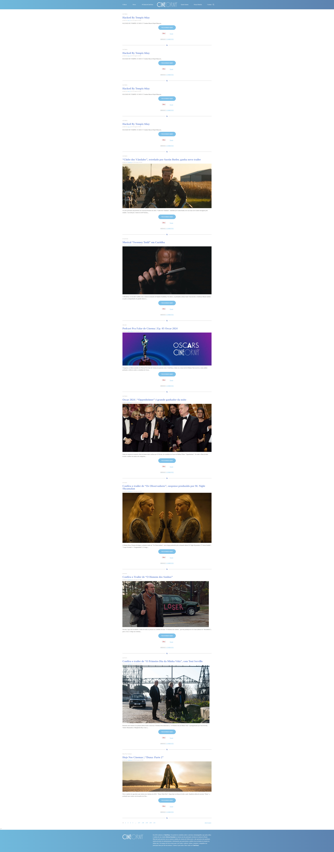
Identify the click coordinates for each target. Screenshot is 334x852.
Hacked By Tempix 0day (136, 17)
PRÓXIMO (208, 823)
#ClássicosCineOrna (147, 4)
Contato (209, 4)
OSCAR (124, 325)
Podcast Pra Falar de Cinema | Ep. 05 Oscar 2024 (150, 328)
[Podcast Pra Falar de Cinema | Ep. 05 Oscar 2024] (167, 349)
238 (143, 822)
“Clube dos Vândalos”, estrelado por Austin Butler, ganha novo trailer (161, 159)
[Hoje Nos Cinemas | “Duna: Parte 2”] (167, 776)
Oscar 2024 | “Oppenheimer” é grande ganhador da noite (154, 399)
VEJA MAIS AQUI (167, 27)
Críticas (124, 4)
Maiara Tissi (130, 331)
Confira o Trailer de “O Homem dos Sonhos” (147, 576)
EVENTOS (125, 239)
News (134, 4)
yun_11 (129, 20)
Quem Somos (184, 4)
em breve (124, 482)
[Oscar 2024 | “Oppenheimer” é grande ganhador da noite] (167, 427)
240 (151, 822)
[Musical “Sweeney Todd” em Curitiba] (167, 270)
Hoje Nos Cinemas (127, 754)
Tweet (171, 34)
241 (154, 822)
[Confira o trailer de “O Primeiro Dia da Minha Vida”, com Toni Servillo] (165, 694)
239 (147, 822)
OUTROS (124, 14)
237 (139, 822)
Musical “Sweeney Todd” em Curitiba (143, 242)
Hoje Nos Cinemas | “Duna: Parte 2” (143, 757)
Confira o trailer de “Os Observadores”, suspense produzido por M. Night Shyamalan (163, 487)
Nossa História (198, 4)
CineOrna (130, 162)
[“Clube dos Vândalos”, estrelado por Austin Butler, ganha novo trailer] (167, 185)
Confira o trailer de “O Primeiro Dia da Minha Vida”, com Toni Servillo (162, 661)
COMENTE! (167, 39)
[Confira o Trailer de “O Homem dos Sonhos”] (165, 604)
